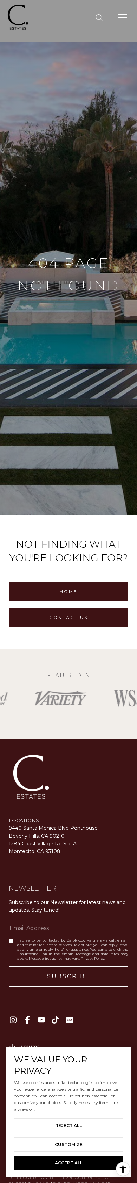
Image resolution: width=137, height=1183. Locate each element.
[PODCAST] (69, 1020)
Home (69, 591)
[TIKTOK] (55, 1020)
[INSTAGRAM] (13, 1020)
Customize (69, 1144)
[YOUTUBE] (41, 1020)
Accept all (69, 1163)
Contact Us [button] (68, 617)
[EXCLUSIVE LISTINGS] (100, 18)
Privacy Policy (92, 958)
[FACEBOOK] (27, 1020)
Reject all (68, 1125)
